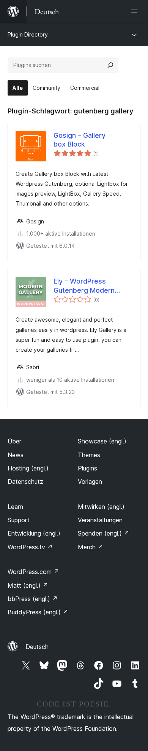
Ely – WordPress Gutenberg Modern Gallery (84, 286)
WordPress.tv (30, 547)
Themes (89, 455)
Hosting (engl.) (28, 468)
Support (19, 520)
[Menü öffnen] (136, 11)
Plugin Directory (28, 34)
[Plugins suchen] (110, 65)
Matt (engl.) (28, 585)
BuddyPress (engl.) (38, 612)
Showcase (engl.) (102, 441)
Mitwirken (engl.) (101, 506)
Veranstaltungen (100, 520)
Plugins (87, 468)
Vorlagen (90, 481)
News (16, 455)
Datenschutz (25, 481)
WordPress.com (33, 572)
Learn (15, 506)
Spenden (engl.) (103, 533)
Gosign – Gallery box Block (79, 139)
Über (14, 441)
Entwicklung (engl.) (34, 533)
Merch (90, 547)
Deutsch (37, 647)
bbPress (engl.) (33, 599)
